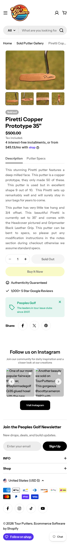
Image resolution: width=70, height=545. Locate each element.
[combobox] (35, 30)
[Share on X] (34, 325)
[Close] (60, 302)
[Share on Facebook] (22, 325)
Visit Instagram (35, 405)
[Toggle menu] (5, 13)
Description (14, 158)
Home (7, 43)
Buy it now (35, 271)
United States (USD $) (24, 480)
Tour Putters (23, 523)
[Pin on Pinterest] (46, 325)
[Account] (56, 13)
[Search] (61, 30)
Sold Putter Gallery (30, 43)
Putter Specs (36, 158)
